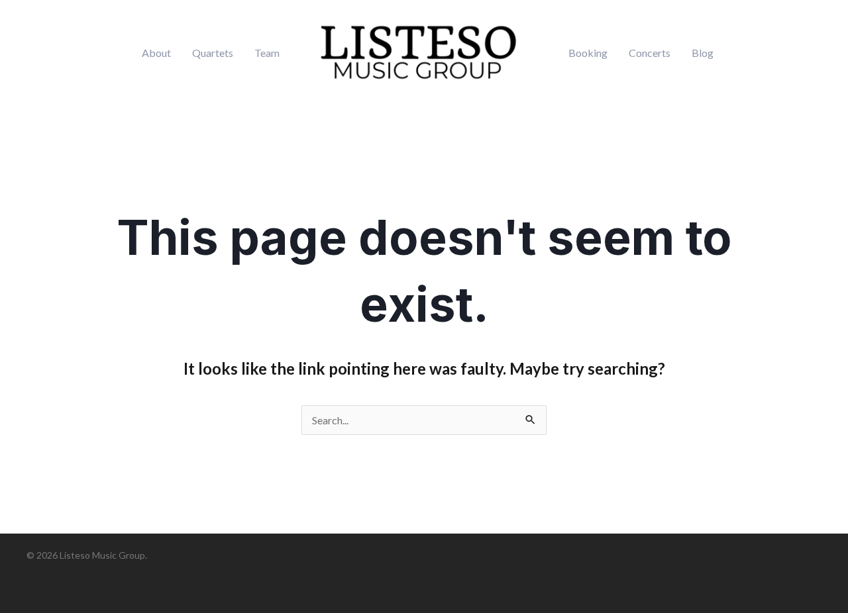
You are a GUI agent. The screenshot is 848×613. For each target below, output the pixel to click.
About (156, 53)
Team (267, 53)
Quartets (212, 53)
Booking (588, 53)
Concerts (649, 53)
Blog (703, 53)
